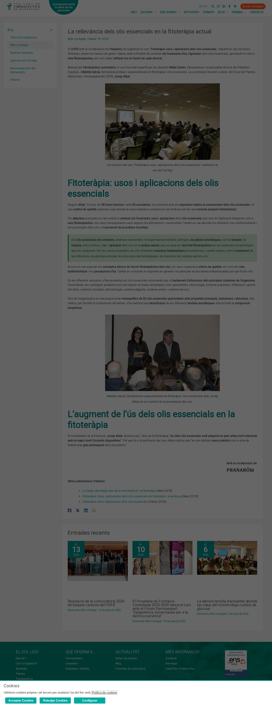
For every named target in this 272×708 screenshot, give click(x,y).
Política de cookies (104, 692)
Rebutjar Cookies (55, 700)
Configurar (89, 700)
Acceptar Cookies (20, 700)
